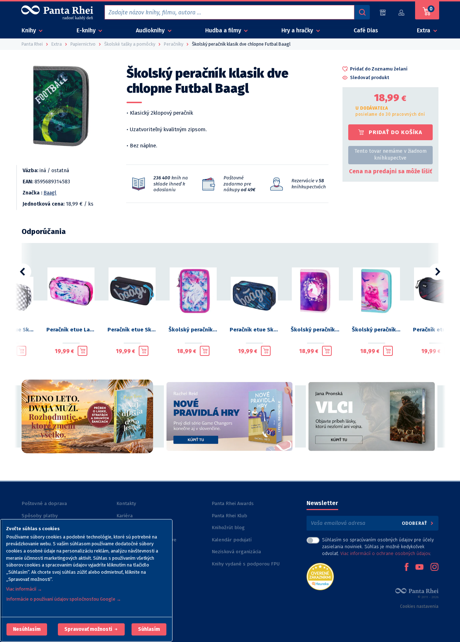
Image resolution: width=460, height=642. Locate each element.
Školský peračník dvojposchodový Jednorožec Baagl (193, 329)
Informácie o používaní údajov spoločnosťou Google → (63, 599)
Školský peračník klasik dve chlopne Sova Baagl (376, 329)
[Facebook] (406, 567)
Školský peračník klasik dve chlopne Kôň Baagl (315, 329)
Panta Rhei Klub (229, 516)
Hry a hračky (297, 30)
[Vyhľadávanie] (361, 12)
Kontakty (126, 503)
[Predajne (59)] (382, 12)
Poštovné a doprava (44, 503)
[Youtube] (419, 567)
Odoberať (415, 523)
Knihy (29, 30)
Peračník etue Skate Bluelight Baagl (132, 329)
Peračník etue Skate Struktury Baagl (254, 329)
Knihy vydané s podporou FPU (246, 564)
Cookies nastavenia (419, 606)
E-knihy (87, 30)
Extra (424, 30)
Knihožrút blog (228, 527)
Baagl (49, 193)
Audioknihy (151, 30)
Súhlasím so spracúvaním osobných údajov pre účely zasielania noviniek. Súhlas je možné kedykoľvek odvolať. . (378, 546)
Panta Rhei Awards (233, 503)
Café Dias (366, 30)
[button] (26, 629)
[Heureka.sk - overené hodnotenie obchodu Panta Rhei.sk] (320, 576)
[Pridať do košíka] (21, 351)
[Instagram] (434, 567)
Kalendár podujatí (232, 540)
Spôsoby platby (40, 516)
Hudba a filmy (224, 30)
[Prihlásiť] (401, 12)
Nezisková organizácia (236, 552)
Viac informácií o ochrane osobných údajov (385, 553)
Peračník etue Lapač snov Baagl (71, 329)
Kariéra (124, 516)
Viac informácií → (24, 589)
